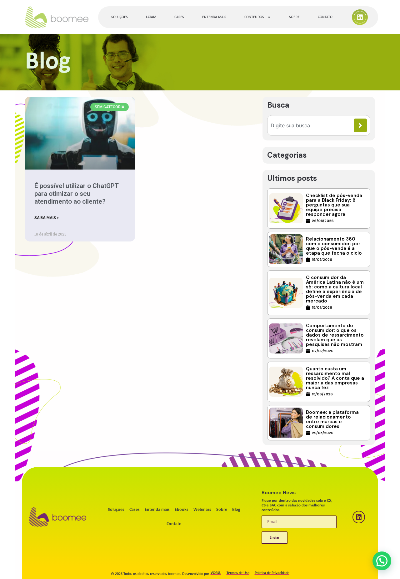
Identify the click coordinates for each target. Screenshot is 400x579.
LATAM (151, 17)
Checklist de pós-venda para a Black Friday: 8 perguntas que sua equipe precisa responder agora (334, 204)
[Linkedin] (360, 17)
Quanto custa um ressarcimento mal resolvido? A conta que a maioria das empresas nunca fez (335, 378)
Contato (325, 17)
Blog (236, 509)
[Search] (360, 125)
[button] (381, 560)
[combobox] (312, 125)
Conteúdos (254, 17)
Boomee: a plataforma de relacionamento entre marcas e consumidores (332, 419)
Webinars (202, 509)
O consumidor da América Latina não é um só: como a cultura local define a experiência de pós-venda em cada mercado (335, 289)
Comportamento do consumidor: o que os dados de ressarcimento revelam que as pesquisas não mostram (335, 335)
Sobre (294, 17)
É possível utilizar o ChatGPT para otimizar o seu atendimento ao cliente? (76, 193)
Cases (179, 17)
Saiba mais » (46, 218)
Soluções (119, 17)
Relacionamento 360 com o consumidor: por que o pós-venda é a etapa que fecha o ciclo (334, 246)
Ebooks (181, 509)
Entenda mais (214, 17)
